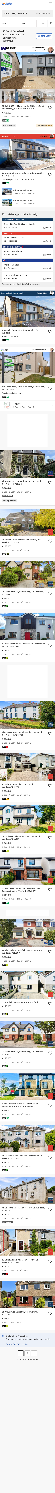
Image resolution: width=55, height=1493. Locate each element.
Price (4, 23)
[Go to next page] (34, 1353)
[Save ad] (50, 107)
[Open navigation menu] (50, 3)
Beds (24, 23)
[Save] (51, 23)
